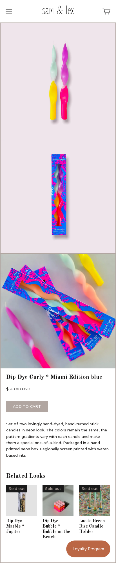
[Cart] (106, 11)
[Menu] (8, 11)
